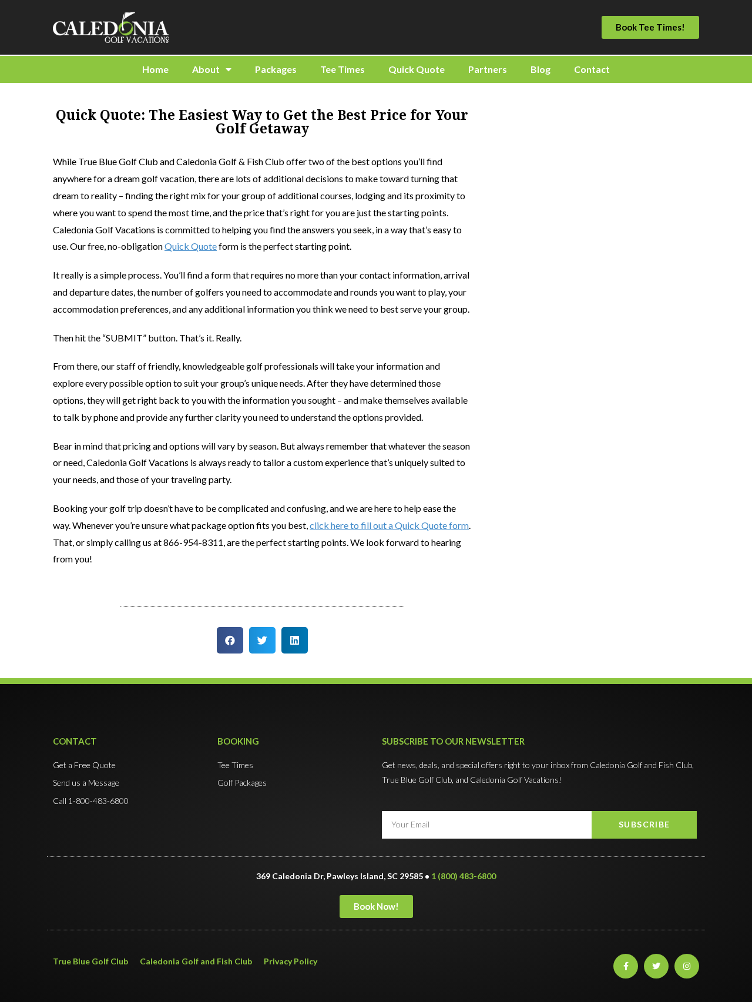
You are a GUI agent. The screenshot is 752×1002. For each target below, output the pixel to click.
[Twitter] (656, 966)
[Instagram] (686, 966)
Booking (238, 741)
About (206, 69)
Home (155, 69)
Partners (487, 69)
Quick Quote (416, 69)
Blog (540, 69)
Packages (276, 69)
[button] (650, 27)
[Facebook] (625, 966)
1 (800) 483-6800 (463, 876)
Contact (592, 69)
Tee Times (342, 69)
